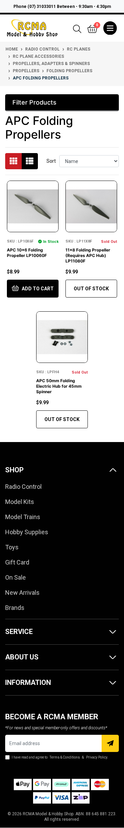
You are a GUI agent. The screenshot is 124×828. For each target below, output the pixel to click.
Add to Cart (37, 288)
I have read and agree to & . (59, 757)
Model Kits (19, 501)
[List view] (29, 161)
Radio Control (23, 486)
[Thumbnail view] (13, 161)
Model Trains (22, 516)
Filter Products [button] (34, 102)
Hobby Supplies (26, 532)
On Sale (15, 577)
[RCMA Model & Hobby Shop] (32, 27)
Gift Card (17, 562)
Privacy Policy (96, 757)
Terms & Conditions (65, 757)
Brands (14, 607)
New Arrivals (22, 592)
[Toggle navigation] (110, 28)
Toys (12, 547)
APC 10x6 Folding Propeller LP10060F (27, 252)
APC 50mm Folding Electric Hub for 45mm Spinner (59, 386)
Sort (51, 161)
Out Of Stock (91, 288)
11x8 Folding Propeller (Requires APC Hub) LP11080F (87, 255)
